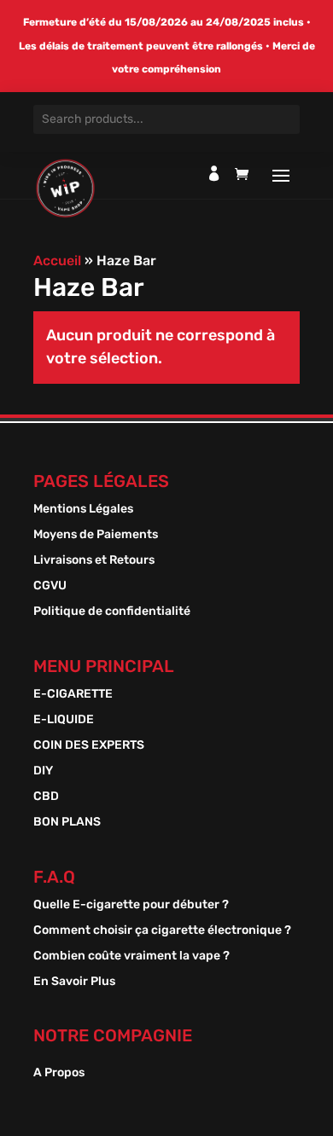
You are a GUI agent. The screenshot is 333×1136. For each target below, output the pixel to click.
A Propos (59, 1073)
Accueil (57, 260)
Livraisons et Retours (94, 560)
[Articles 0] (246, 178)
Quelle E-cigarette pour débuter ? (131, 905)
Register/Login (214, 173)
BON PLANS (67, 822)
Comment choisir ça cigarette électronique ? (162, 930)
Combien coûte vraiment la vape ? (131, 956)
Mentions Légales (83, 509)
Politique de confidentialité (111, 612)
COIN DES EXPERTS (88, 745)
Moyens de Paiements (95, 535)
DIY (43, 771)
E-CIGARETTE (73, 694)
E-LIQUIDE (63, 720)
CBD (46, 797)
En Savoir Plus (74, 982)
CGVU (50, 586)
